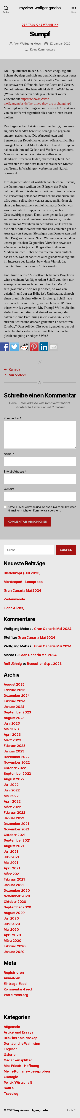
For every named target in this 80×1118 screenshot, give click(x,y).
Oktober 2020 (15, 902)
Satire (8, 1088)
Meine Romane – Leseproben (27, 1071)
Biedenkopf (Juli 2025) (22, 573)
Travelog (11, 1094)
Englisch (10, 1049)
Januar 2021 (14, 885)
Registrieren (14, 972)
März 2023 (12, 740)
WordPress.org (16, 995)
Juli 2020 (11, 918)
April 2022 (12, 801)
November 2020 (17, 896)
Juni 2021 (11, 857)
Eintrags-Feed (15, 984)
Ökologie (11, 1077)
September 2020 (17, 907)
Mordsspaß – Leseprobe (23, 582)
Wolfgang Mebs (30, 43)
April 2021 (12, 868)
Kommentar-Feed (18, 989)
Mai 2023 (11, 729)
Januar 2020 (14, 952)
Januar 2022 (14, 818)
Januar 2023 (14, 751)
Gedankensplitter (18, 1060)
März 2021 (12, 874)
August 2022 (14, 779)
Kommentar (12, 418)
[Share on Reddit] (24, 346)
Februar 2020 (15, 946)
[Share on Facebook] (4, 346)
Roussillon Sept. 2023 (44, 664)
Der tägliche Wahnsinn (40, 24)
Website (9, 489)
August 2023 (14, 718)
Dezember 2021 (16, 824)
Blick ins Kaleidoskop (20, 1038)
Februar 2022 (14, 812)
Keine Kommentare (42, 49)
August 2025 (14, 684)
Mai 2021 (11, 863)
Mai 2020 (11, 929)
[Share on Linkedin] (43, 346)
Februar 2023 (14, 746)
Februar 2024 (14, 701)
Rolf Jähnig (13, 664)
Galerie (9, 1055)
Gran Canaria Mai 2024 (22, 590)
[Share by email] (53, 346)
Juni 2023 (12, 723)
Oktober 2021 (14, 835)
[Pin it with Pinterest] (34, 346)
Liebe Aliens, (14, 608)
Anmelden (12, 978)
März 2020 (12, 941)
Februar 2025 (14, 690)
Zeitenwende (14, 599)
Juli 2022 (11, 785)
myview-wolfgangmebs (40, 8)
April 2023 (12, 734)
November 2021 (16, 829)
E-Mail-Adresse (15, 471)
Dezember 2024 (17, 695)
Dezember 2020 (17, 890)
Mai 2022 (11, 796)
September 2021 (17, 840)
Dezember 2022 (17, 757)
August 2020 (14, 913)
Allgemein (12, 1027)
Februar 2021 (14, 879)
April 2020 (12, 935)
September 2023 (17, 712)
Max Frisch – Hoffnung (21, 1066)
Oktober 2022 (15, 768)
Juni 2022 (12, 790)
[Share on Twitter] (14, 346)
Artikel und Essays (18, 1032)
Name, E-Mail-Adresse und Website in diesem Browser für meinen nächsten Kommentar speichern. (41, 508)
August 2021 (14, 846)
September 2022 (17, 773)
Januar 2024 (14, 707)
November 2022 (17, 762)
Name (9, 454)
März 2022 (12, 807)
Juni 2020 (12, 924)
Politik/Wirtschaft (18, 1082)
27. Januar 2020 (60, 43)
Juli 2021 (11, 851)
